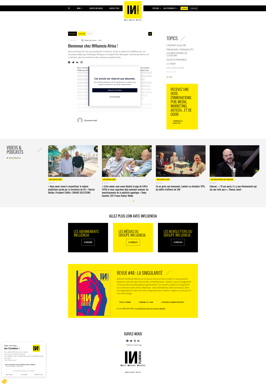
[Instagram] (135, 341)
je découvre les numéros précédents (172, 302)
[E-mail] (82, 62)
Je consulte (133, 242)
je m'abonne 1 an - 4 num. (146, 302)
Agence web (129, 372)
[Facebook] (69, 62)
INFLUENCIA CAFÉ (55, 179)
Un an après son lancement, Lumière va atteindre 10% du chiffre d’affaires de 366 (180, 187)
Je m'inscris (178, 242)
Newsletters (114, 8)
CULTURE (82, 34)
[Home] (133, 11)
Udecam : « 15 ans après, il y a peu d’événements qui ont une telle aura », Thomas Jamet (233, 187)
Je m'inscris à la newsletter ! (178, 122)
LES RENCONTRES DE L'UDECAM (222, 179)
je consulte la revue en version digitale (150, 308)
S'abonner (184, 8)
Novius (138, 372)
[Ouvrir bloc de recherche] (69, 8)
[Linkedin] (77, 62)
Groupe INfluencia (96, 8)
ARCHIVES (72, 34)
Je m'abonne (88, 242)
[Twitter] (73, 62)
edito (90, 33)
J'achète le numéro (125, 302)
